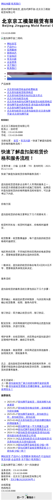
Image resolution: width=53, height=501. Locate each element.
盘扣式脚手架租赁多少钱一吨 (33, 445)
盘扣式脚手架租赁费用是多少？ (34, 429)
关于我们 (11, 65)
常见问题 (11, 59)
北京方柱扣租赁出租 (17, 98)
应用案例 (11, 50)
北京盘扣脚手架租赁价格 (20, 107)
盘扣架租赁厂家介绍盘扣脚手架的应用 (29, 383)
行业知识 (11, 56)
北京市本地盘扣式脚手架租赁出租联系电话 (29, 101)
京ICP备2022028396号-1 (23, 479)
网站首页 (11, 43)
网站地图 (6, 3)
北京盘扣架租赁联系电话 (20, 92)
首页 (16, 140)
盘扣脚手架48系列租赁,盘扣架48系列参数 (28, 104)
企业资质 (11, 62)
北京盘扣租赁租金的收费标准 (22, 89)
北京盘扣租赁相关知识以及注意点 (24, 95)
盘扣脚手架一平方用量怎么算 (33, 426)
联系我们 (16, 3)
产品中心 (11, 46)
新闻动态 (11, 53)
